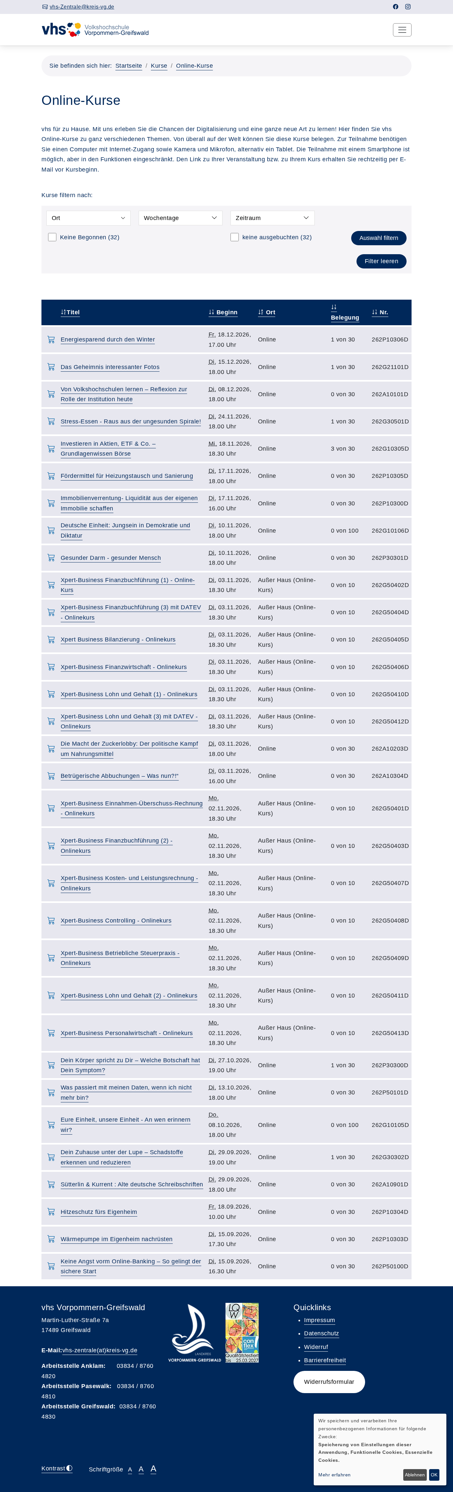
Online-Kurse (194, 65)
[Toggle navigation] (402, 30)
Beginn (226, 312)
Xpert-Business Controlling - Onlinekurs (116, 920)
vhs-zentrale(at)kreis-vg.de (100, 1350)
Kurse (159, 65)
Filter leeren (382, 261)
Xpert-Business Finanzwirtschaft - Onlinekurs (124, 667)
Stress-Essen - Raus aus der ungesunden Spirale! (131, 421)
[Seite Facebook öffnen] (396, 7)
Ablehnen (415, 1474)
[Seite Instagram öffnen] (408, 7)
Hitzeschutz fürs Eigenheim (99, 1212)
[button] (329, 1382)
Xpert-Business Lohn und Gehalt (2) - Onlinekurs (129, 995)
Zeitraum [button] (248, 218)
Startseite (128, 65)
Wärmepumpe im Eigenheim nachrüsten (117, 1239)
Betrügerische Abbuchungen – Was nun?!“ (120, 776)
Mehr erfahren (334, 1474)
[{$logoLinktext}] (99, 29)
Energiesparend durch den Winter (108, 339)
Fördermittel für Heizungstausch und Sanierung (127, 476)
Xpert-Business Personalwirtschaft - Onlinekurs (127, 1033)
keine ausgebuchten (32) (277, 237)
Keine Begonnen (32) (90, 237)
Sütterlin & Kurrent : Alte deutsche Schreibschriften (132, 1184)
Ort (269, 312)
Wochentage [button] (161, 218)
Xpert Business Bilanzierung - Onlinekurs (118, 639)
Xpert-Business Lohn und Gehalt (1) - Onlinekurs (129, 694)
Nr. (383, 312)
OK (434, 1474)
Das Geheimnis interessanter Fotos (110, 367)
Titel (73, 312)
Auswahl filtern (378, 238)
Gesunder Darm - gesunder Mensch (111, 558)
